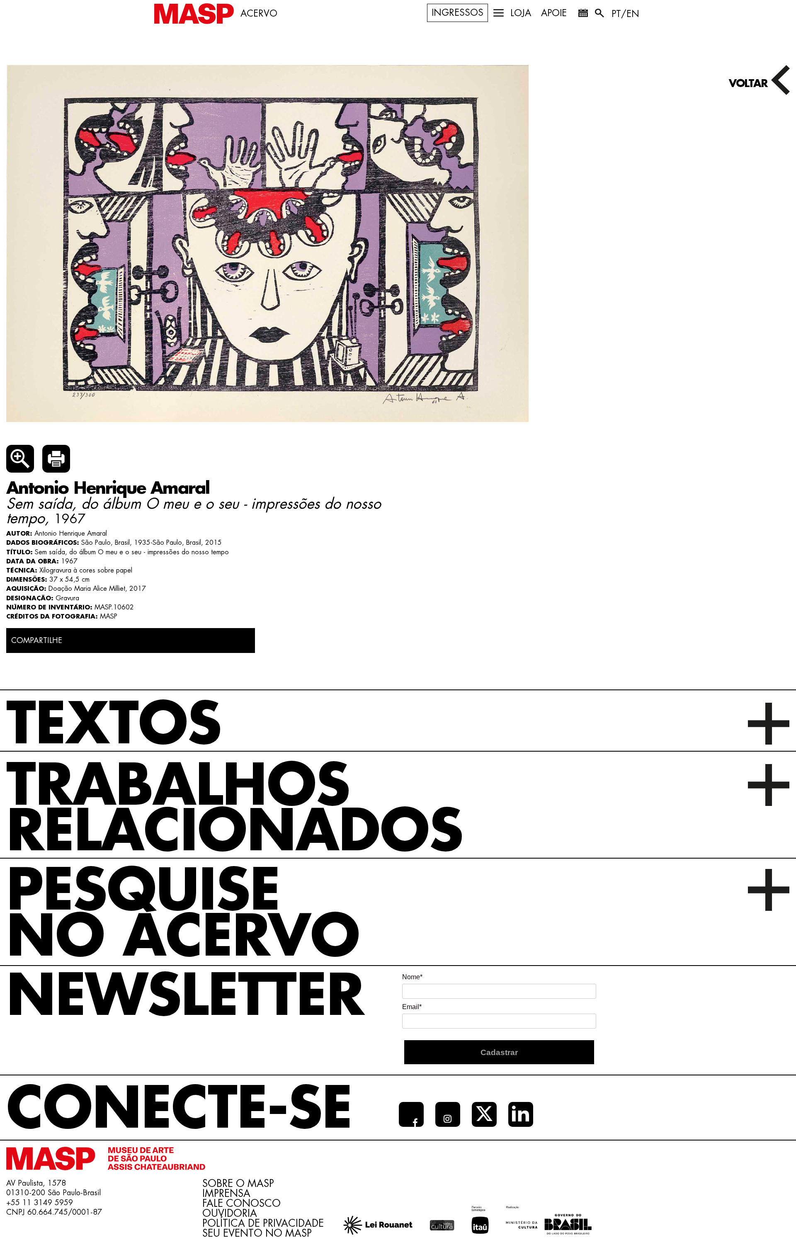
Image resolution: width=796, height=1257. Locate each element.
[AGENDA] (583, 14)
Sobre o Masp (238, 1184)
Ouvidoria (229, 1213)
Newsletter (185, 997)
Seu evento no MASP (257, 1233)
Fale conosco (241, 1203)
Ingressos (457, 12)
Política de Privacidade (263, 1223)
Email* (412, 1006)
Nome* (412, 976)
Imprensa (226, 1194)
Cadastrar (499, 1052)
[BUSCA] (600, 14)
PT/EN (625, 14)
